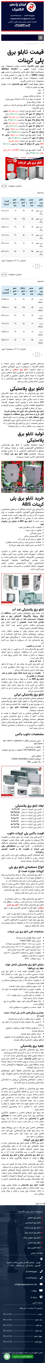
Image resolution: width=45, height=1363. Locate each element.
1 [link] (37, 266)
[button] (35, 202)
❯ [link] (33, 266)
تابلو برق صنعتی (20, 369)
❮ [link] (41, 266)
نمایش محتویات (14, 185)
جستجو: (40, 192)
